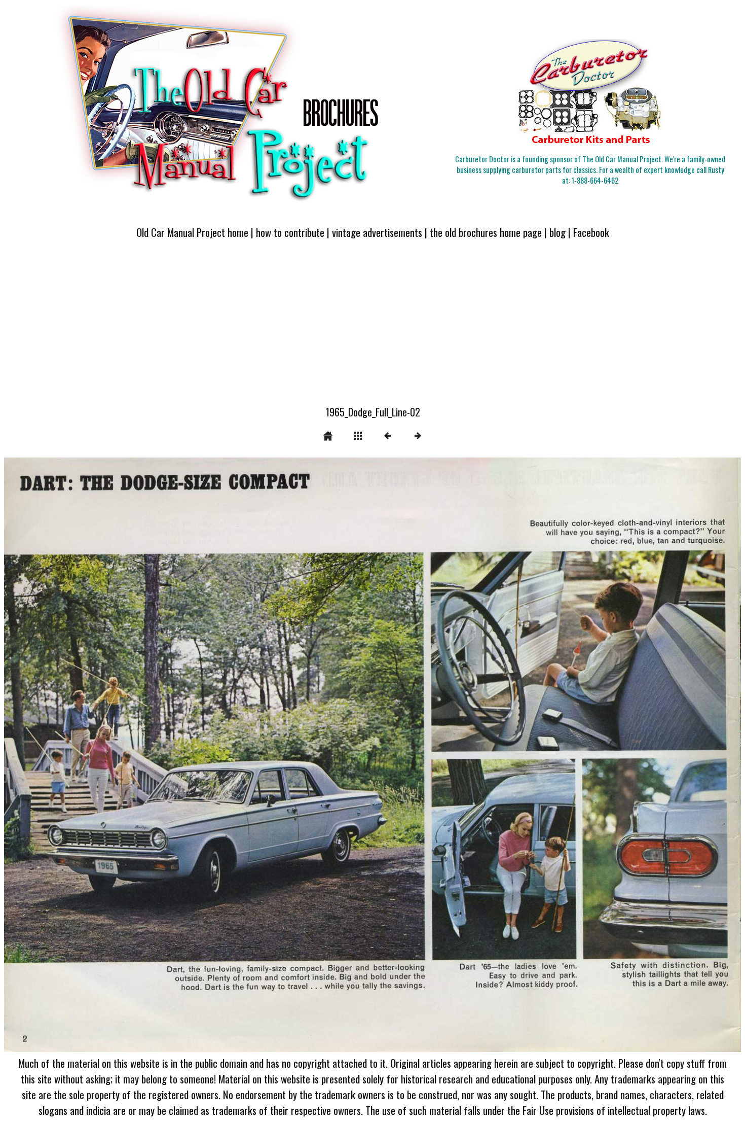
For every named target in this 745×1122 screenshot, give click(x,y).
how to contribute (290, 232)
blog (557, 232)
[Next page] (520, 755)
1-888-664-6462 (595, 180)
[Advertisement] (372, 328)
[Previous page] (151, 755)
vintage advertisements (377, 232)
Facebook (591, 232)
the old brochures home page (486, 232)
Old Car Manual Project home (192, 232)
